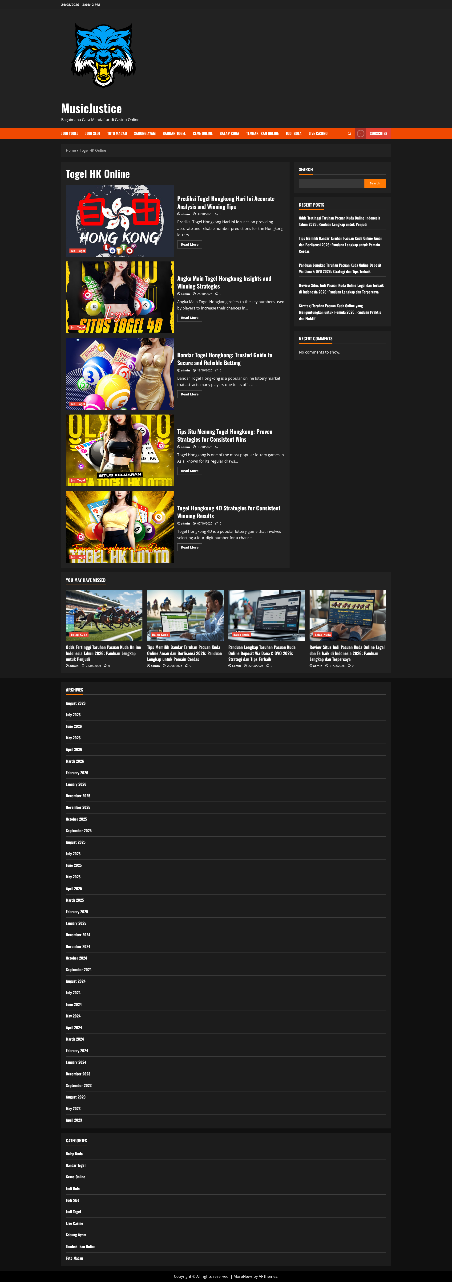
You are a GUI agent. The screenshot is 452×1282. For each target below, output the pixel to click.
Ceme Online (203, 133)
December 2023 (78, 1074)
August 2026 (76, 703)
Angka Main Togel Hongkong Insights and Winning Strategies (120, 297)
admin (185, 214)
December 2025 (78, 795)
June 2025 (74, 865)
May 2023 (73, 1108)
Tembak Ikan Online (262, 133)
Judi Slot (92, 133)
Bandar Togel (174, 133)
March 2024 (75, 1039)
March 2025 (75, 900)
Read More (191, 245)
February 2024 (77, 1050)
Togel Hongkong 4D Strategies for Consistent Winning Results (120, 527)
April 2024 (74, 1027)
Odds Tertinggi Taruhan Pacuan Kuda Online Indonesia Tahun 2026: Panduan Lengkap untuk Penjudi (103, 653)
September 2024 (79, 969)
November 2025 (78, 807)
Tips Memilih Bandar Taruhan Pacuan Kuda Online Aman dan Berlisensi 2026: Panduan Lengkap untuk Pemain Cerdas (340, 244)
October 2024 (76, 958)
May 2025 (73, 876)
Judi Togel (69, 133)
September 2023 (79, 1085)
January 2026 (76, 784)
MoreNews (243, 1276)
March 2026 (75, 761)
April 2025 (74, 888)
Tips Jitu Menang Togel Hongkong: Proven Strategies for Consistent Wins (120, 450)
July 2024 (73, 992)
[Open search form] (349, 133)
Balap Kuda (229, 133)
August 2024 (75, 981)
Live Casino (318, 133)
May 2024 (73, 1016)
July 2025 (73, 853)
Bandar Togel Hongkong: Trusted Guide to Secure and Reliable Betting (120, 374)
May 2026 (73, 738)
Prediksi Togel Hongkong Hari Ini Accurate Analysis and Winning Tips (120, 221)
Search (306, 169)
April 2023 (74, 1120)
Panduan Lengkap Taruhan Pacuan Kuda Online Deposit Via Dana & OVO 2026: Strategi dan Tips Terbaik (261, 653)
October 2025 (76, 819)
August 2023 (75, 1097)
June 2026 (74, 726)
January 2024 (76, 1062)
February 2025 (77, 911)
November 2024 (78, 946)
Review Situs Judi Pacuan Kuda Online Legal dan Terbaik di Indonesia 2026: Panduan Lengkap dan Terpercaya (347, 653)
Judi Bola (294, 133)
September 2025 (79, 830)
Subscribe (378, 133)
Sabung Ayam (145, 133)
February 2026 (77, 772)
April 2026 (74, 749)
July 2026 (73, 714)
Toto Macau (117, 133)
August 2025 (75, 842)
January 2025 (76, 923)
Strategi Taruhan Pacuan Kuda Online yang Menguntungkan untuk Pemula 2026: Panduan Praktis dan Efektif (340, 312)
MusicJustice (91, 107)
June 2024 (74, 1004)
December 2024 (78, 934)
